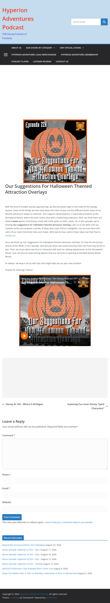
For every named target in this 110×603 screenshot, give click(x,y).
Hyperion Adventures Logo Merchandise (33, 54)
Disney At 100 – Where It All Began (24, 404)
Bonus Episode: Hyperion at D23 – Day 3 (21, 549)
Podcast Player (20, 61)
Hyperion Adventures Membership (79, 54)
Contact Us (62, 61)
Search (104, 21)
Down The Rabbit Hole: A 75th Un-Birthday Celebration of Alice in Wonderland (39, 573)
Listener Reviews (42, 61)
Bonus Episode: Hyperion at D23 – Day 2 (21, 554)
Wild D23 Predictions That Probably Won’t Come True (27, 568)
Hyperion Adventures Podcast (18, 18)
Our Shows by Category (39, 47)
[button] (53, 48)
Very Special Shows (70, 47)
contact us (10, 235)
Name (6, 474)
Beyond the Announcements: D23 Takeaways (23, 545)
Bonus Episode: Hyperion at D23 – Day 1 (21, 559)
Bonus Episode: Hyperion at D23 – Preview (22, 563)
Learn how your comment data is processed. (69, 522)
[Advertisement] (55, 86)
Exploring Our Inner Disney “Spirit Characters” (85, 406)
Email (6, 488)
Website (6, 502)
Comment (8, 435)
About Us (16, 47)
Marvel (38, 249)
